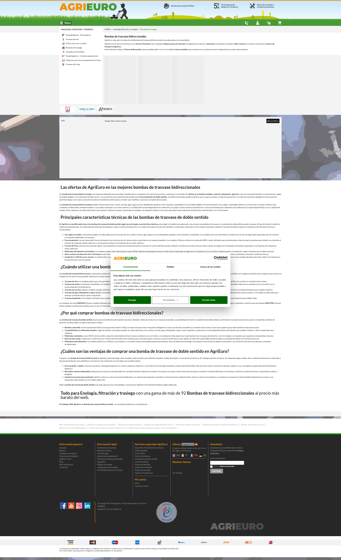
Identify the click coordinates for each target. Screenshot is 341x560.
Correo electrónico (217, 458)
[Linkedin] (87, 512)
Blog (61, 462)
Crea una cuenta (141, 486)
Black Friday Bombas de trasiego (71, 425)
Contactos (63, 467)
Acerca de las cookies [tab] (210, 267)
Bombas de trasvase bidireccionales (72, 428)
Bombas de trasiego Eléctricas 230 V (159, 425)
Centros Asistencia (142, 456)
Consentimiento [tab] (130, 267)
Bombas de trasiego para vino (252, 425)
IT (186, 455)
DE (204, 455)
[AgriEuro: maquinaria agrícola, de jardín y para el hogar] (95, 7)
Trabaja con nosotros (68, 453)
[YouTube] (71, 512)
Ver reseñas (177, 473)
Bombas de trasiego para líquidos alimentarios (220, 425)
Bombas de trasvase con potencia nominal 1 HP (108, 428)
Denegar (132, 300)
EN (178, 455)
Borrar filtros (272, 121)
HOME (107, 29)
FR (195, 455)
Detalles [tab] (170, 267)
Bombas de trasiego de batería (129, 425)
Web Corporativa (66, 465)
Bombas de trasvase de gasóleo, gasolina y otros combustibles (152, 428)
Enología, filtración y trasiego (77, 29)
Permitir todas (208, 300)
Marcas (62, 451)
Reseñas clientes (181, 461)
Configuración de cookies (107, 467)
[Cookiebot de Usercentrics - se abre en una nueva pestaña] (216, 258)
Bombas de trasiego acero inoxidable (101, 425)
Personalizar (169, 300)
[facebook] (63, 512)
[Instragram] (79, 512)
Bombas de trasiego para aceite (188, 425)
